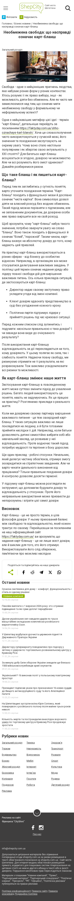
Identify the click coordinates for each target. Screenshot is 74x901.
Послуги (31, 778)
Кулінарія (7, 778)
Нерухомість (34, 748)
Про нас (37, 834)
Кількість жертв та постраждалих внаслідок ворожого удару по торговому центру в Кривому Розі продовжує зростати (34, 722)
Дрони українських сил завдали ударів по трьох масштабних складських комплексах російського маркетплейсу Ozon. (30, 621)
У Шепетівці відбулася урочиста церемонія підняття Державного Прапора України (32, 636)
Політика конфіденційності (16, 891)
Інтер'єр (31, 772)
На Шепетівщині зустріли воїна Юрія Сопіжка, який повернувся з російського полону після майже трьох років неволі (36, 706)
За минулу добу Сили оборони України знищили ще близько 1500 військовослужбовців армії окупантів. (36, 664)
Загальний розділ (12, 742)
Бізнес (5, 760)
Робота (31, 784)
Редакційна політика (26, 894)
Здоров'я (56, 742)
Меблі (30, 760)
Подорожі (8, 784)
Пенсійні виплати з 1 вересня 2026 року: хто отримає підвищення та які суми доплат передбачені (32, 607)
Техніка (31, 742)
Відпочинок (33, 754)
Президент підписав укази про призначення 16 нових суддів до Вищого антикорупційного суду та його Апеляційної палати (37, 691)
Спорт (54, 760)
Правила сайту (40, 891)
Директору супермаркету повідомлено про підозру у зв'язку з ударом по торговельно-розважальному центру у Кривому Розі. (36, 650)
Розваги (56, 754)
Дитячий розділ (60, 784)
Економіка (8, 772)
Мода (54, 772)
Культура (56, 766)
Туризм (6, 748)
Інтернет (31, 766)
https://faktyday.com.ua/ (18, 536)
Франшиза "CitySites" (13, 821)
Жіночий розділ (11, 766)
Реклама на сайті (11, 817)
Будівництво (9, 754)
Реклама (7, 790)
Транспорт (57, 748)
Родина (55, 778)
